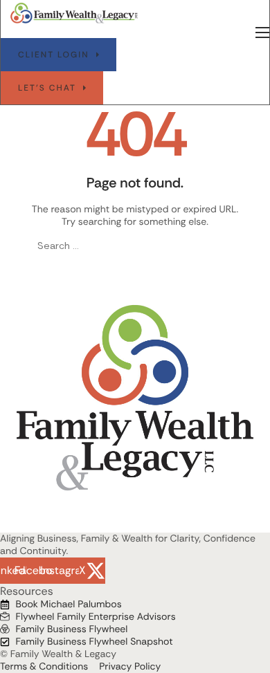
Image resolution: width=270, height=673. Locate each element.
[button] (58, 54)
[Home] (74, 13)
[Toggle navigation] (262, 32)
